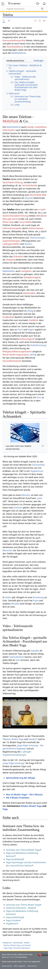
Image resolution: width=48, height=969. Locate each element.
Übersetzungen (37, 237)
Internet (29, 198)
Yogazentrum (36, 471)
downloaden (29, 293)
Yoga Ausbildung (14, 859)
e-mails (42, 209)
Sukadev (35, 650)
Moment (26, 495)
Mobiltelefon (9, 271)
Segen (31, 329)
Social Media (25, 222)
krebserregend (26, 339)
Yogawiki (14, 3)
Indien (8, 597)
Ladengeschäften (11, 244)
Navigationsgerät (32, 277)
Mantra (6, 739)
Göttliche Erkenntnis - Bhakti (20, 907)
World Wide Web (38, 194)
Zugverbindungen (11, 240)
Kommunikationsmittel (14, 40)
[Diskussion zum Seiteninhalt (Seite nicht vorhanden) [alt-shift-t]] (9, 20)
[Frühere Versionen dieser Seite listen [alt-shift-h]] (40, 20)
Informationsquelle (12, 228)
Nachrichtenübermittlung (15, 215)
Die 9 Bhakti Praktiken (17, 797)
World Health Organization (16, 354)
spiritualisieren (16, 656)
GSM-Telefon (9, 130)
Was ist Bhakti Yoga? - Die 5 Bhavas (24, 794)
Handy (30, 127)
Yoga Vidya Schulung (13, 763)
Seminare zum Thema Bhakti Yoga (23, 849)
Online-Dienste (35, 228)
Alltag (30, 310)
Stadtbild (33, 320)
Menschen (8, 550)
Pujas (35, 600)
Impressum (32, 966)
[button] (25, 712)
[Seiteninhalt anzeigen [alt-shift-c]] (4, 20)
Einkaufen (18, 256)
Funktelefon (40, 127)
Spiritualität (17, 942)
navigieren (26, 271)
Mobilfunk (11, 121)
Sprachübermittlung (12, 182)
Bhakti (24, 806)
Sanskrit (32, 739)
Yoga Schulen (12, 920)
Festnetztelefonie (14, 46)
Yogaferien (11, 923)
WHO (32, 354)
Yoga (5, 809)
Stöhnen (18, 507)
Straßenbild (8, 317)
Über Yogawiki (20, 966)
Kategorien (7, 942)
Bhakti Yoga (17, 739)
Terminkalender (29, 185)
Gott (39, 397)
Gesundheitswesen (12, 360)
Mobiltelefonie (19, 53)
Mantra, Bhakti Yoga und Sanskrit (17, 945)
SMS (38, 215)
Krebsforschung (38, 345)
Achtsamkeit (38, 464)
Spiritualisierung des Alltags (20, 777)
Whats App (8, 222)
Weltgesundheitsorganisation (17, 351)
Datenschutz (7, 966)
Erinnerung (38, 597)
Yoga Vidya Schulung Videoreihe (16, 948)
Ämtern (28, 244)
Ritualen (15, 603)
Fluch (20, 329)
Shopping (10, 259)
